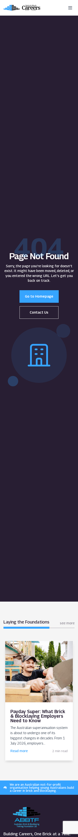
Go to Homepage (39, 296)
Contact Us (39, 312)
